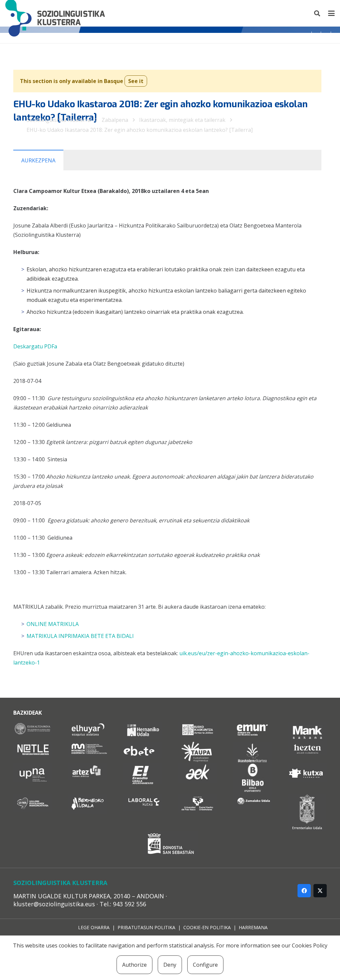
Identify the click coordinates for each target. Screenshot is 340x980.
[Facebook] (304, 890)
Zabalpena (115, 120)
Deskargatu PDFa (35, 346)
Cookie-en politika (207, 927)
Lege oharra (94, 927)
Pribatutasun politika (146, 927)
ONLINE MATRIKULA (53, 624)
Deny (169, 964)
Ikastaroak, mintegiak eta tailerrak (182, 120)
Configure (205, 964)
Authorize (134, 964)
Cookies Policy (309, 945)
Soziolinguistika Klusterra (59, 120)
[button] (317, 13)
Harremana (253, 927)
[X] (320, 890)
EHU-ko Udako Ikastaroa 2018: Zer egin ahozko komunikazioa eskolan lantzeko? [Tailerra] (140, 130)
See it (135, 81)
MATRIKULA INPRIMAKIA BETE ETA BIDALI (80, 636)
